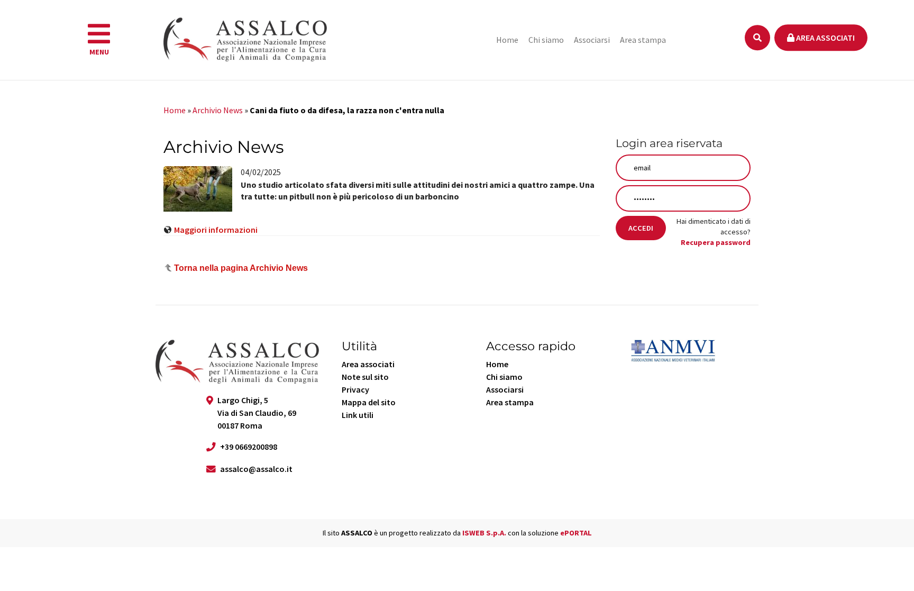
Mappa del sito (369, 402)
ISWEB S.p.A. (484, 533)
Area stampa (643, 39)
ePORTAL (576, 533)
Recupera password (716, 242)
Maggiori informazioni (216, 229)
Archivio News (218, 110)
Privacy (355, 389)
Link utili (357, 415)
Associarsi (592, 39)
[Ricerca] (757, 37)
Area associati (824, 37)
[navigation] (99, 40)
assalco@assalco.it (256, 468)
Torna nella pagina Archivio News (241, 267)
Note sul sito (365, 376)
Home (507, 39)
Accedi (640, 228)
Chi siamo (546, 39)
